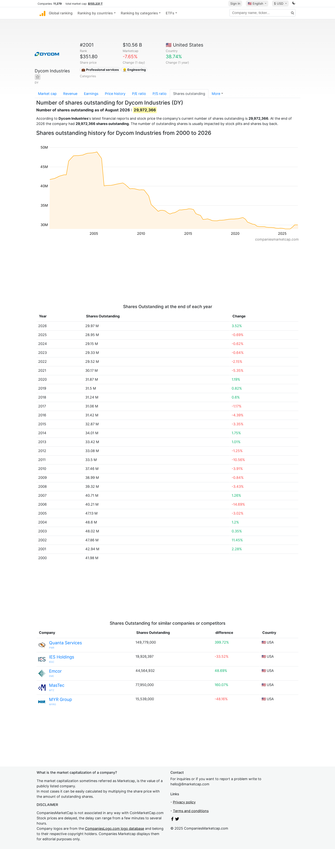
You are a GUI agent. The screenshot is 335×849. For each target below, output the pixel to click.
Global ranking (61, 13)
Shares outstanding (189, 94)
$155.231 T (95, 3)
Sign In (235, 3)
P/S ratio (160, 94)
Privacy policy (184, 802)
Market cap (47, 94)
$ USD (279, 3)
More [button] (216, 94)
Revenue (70, 94)
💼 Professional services (100, 70)
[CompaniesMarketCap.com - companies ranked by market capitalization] (42, 13)
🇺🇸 (255, 3)
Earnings (91, 94)
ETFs (170, 13)
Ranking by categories (139, 13)
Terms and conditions (191, 811)
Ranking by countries (95, 13)
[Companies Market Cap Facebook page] (172, 820)
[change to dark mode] (293, 3)
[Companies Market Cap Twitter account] (177, 820)
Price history (115, 94)
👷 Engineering (134, 70)
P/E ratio (139, 94)
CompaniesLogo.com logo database (114, 828)
